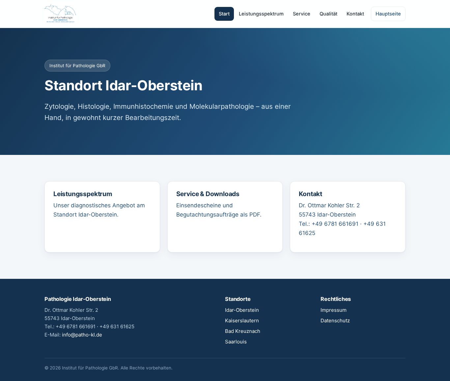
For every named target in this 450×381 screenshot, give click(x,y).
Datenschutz (335, 320)
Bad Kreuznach (242, 331)
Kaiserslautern (242, 320)
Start (224, 14)
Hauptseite (388, 14)
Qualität (328, 14)
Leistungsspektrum (261, 14)
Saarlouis (236, 341)
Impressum (334, 310)
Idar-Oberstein (242, 310)
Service (301, 14)
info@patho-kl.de (82, 335)
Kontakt (355, 14)
